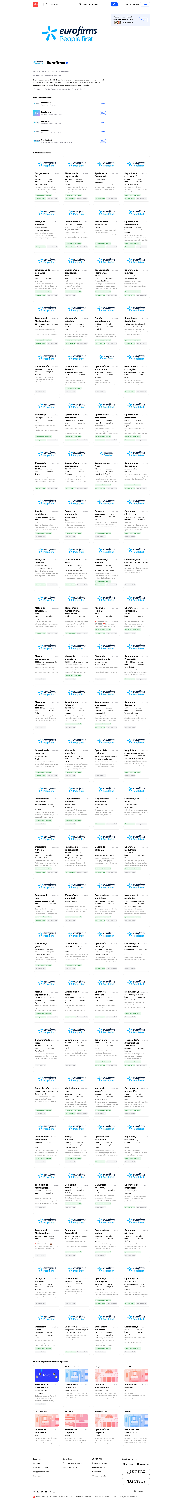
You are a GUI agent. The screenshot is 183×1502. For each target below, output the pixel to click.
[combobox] (62, 4)
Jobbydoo (98, 1367)
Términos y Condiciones (102, 1497)
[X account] (50, 1491)
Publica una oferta (40, 1467)
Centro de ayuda (99, 1476)
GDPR (115, 1497)
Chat (103, 104)
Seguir (143, 20)
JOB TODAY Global (70, 1467)
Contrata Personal (131, 4)
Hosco (37, 1367)
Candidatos (37, 1476)
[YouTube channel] (46, 1491)
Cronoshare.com (41, 1412)
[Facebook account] (42, 1491)
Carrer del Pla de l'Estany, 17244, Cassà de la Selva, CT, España (61, 89)
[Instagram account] (38, 1491)
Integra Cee (69, 1412)
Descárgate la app (99, 1463)
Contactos (96, 1472)
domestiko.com (130, 1367)
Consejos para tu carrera (72, 1463)
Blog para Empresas (41, 1472)
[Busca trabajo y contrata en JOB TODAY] (35, 4)
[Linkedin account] (54, 1491)
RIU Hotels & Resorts (72, 1367)
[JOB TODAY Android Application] (143, 1464)
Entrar (145, 4)
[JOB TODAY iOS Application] (128, 1464)
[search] (114, 4)
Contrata (36, 1463)
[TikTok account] (34, 1491)
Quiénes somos (98, 1467)
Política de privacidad (83, 1497)
